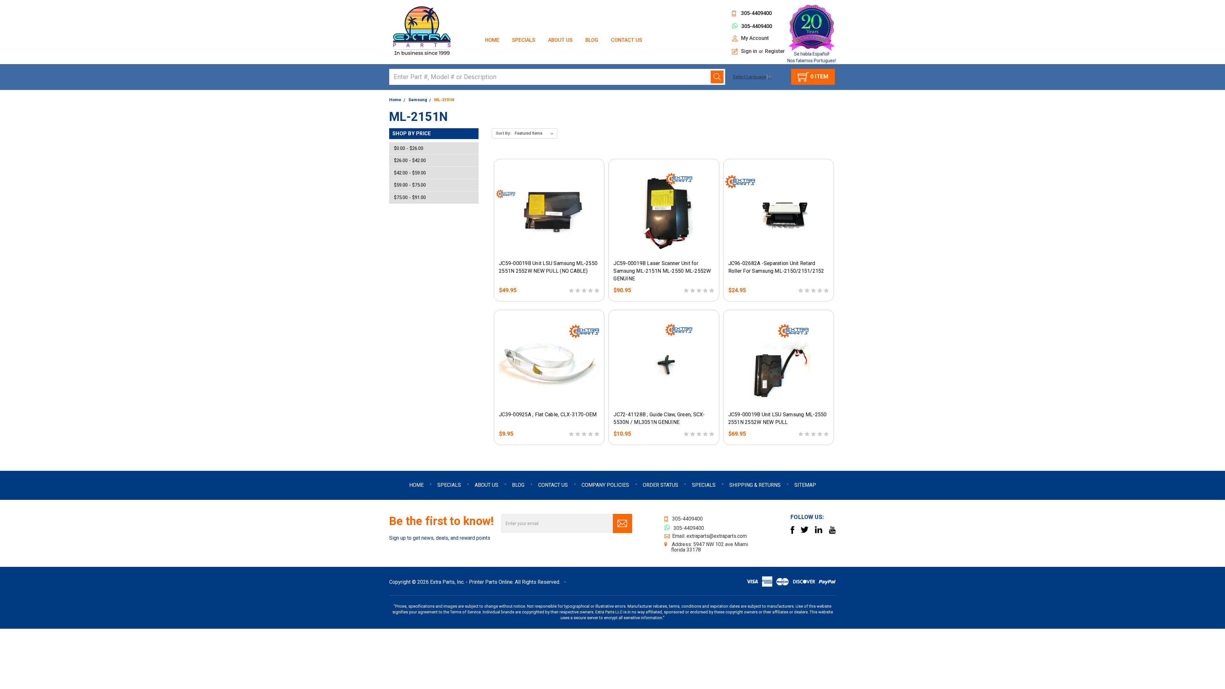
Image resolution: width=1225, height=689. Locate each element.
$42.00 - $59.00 (410, 173)
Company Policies (605, 485)
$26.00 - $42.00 (410, 160)
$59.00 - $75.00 (410, 185)
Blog (591, 40)
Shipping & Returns (755, 485)
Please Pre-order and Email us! (549, 251)
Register (775, 51)
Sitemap (805, 485)
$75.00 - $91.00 (410, 197)
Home (492, 40)
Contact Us (626, 40)
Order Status (660, 485)
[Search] (717, 76)
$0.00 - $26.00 (408, 148)
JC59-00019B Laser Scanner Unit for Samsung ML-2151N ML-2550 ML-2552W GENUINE (662, 271)
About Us (560, 40)
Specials (523, 40)
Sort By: (503, 133)
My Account (755, 38)
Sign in (749, 51)
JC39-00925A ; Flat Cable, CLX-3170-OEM (548, 414)
